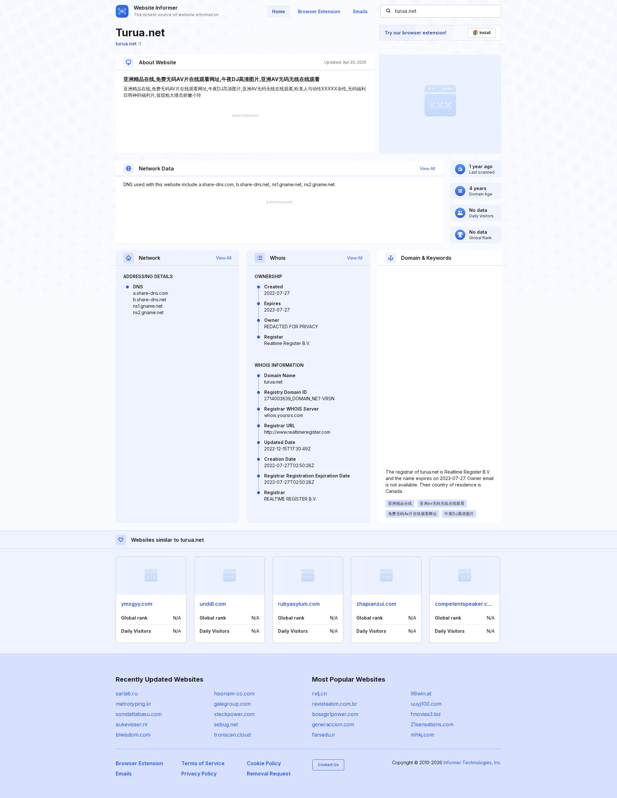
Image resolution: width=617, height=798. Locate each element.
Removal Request (269, 773)
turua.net (126, 43)
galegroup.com (232, 704)
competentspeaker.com (465, 604)
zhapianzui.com (376, 604)
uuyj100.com (426, 704)
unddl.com (213, 604)
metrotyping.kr (133, 704)
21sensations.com (432, 724)
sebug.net (226, 724)
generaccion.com (333, 724)
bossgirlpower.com (335, 714)
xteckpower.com (234, 714)
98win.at (421, 693)
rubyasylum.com (299, 604)
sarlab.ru (127, 693)
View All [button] (427, 168)
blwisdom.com (133, 734)
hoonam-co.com (234, 693)
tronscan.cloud (232, 734)
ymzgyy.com (136, 604)
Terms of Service (203, 763)
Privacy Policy (199, 773)
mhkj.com (422, 734)
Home (278, 11)
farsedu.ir (323, 734)
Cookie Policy (264, 763)
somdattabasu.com (139, 714)
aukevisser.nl (131, 724)
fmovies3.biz (426, 714)
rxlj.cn (319, 693)
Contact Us (328, 764)
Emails (360, 11)
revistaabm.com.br (334, 704)
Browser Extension (319, 11)
